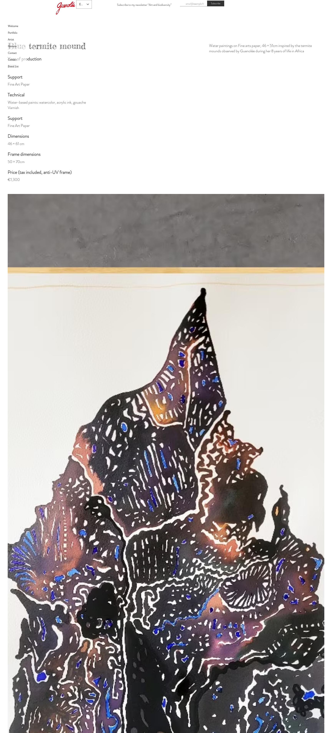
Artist (11, 39)
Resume (12, 46)
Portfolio (12, 33)
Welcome (13, 26)
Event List (13, 66)
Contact (12, 53)
